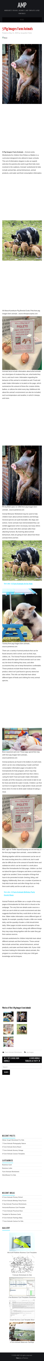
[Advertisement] (22, 128)
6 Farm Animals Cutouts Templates (13, 1154)
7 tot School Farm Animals (11, 1059)
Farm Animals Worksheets (13, 1052)
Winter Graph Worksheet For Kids (13, 1140)
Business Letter (7, 1168)
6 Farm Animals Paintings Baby (12, 1218)
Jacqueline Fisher (26, 33)
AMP (22, 5)
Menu (22, 20)
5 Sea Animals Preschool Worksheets (14, 1204)
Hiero (18, 1358)
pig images (30, 1052)
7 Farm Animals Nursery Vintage (12, 1150)
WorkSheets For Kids (9, 1175)
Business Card (7, 1165)
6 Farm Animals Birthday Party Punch (14, 1200)
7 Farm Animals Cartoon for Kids (12, 1221)
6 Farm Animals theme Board (11, 1147)
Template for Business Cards (11, 1214)
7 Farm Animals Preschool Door (12, 1211)
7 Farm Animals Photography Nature (14, 1143)
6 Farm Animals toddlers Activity (32, 1059)
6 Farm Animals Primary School (12, 1197)
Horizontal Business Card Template (13, 1207)
